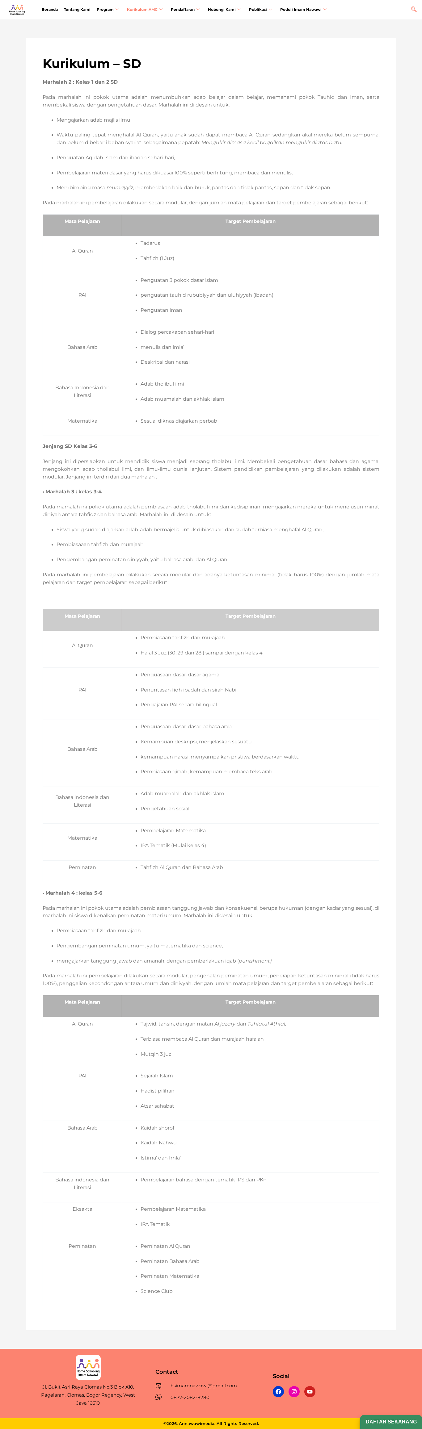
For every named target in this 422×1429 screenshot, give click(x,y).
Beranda (50, 9)
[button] (414, 10)
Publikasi (258, 9)
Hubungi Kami (222, 9)
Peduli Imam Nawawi (301, 9)
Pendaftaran (183, 9)
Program (105, 9)
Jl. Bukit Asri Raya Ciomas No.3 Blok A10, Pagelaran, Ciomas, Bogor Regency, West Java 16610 (88, 1395)
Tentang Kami (77, 9)
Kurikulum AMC (142, 9)
